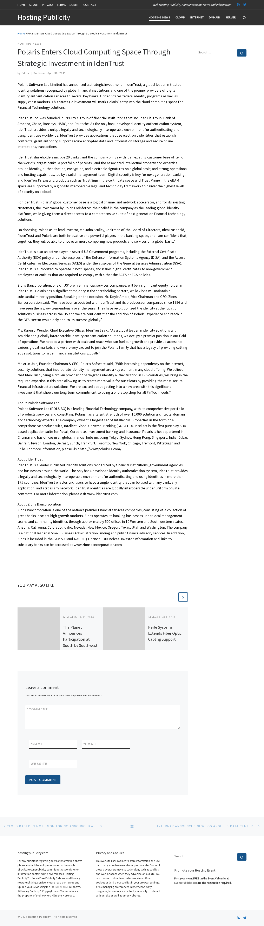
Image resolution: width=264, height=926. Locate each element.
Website (39, 763)
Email (90, 744)
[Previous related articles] (173, 597)
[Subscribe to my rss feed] (238, 4)
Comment (37, 709)
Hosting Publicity (39, 917)
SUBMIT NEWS (59, 887)
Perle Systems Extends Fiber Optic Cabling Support (165, 633)
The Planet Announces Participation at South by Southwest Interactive (80, 639)
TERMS (70, 882)
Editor (25, 73)
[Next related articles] (183, 597)
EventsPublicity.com (186, 883)
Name (37, 744)
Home (21, 33)
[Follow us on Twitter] (244, 4)
